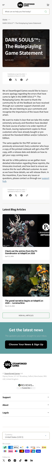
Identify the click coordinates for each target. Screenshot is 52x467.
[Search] (46, 11)
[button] (3, 5)
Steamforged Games (12, 373)
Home (5, 19)
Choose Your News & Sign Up (26, 344)
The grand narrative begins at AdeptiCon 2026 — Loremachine (24, 301)
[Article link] (26, 237)
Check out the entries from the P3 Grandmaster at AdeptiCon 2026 (21, 252)
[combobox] (26, 12)
